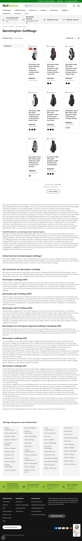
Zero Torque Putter (70, 464)
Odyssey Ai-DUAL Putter (29, 471)
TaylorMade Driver (50, 451)
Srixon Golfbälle (49, 440)
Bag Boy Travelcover (10, 440)
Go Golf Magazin (36, 511)
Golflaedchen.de (10, 535)
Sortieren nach (7, 38)
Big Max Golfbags (10, 448)
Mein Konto (19, 511)
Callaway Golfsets (9, 461)
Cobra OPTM (28, 446)
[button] (78, 5)
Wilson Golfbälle (69, 457)
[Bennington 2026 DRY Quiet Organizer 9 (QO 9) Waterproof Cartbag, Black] (53, 146)
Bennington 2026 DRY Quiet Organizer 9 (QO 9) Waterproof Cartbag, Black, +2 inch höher (53, 115)
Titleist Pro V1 (68, 434)
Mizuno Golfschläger (30, 463)
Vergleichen (34, 46)
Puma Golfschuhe (50, 433)
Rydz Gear (47, 436)
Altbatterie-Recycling (38, 505)
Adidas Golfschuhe (10, 433)
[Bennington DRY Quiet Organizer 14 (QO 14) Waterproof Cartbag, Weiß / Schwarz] (35, 54)
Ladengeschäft (20, 508)
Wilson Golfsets (69, 461)
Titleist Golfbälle (69, 447)
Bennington (11, 26)
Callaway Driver (9, 455)
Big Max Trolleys (9, 451)
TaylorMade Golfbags (50, 458)
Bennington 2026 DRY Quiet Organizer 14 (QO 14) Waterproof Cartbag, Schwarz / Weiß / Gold (71, 69)
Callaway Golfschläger (8, 466)
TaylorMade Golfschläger (48, 447)
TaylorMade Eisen (49, 455)
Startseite (5, 26)
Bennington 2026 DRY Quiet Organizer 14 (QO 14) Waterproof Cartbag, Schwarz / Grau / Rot (53, 69)
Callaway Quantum (10, 470)
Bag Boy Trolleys (9, 436)
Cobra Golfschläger (30, 436)
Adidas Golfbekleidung (9, 429)
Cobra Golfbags (29, 440)
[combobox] (45, 5)
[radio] (48, 83)
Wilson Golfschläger (70, 451)
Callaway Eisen (9, 458)
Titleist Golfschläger (50, 468)
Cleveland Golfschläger (28, 432)
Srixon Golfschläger (50, 443)
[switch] (76, 535)
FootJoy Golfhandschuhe (29, 459)
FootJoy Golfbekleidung (29, 450)
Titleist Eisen (68, 431)
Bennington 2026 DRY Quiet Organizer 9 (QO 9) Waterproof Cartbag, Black (52, 160)
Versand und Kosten (22, 505)
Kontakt (5, 505)
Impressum (6, 501)
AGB (4, 508)
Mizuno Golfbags (29, 467)
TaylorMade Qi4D (49, 465)
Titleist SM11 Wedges (70, 438)
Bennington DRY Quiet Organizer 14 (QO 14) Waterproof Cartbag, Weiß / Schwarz (34, 69)
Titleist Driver (68, 428)
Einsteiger (60, 1)
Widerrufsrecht (7, 511)
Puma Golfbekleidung (49, 429)
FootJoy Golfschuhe (30, 455)
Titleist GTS (67, 441)
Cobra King (27, 443)
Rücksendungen (36, 501)
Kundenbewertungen (38, 514)
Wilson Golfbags (69, 454)
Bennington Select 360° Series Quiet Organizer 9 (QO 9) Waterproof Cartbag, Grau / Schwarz (35, 161)
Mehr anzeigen (53, 191)
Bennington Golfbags (21, 26)
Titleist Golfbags (69, 444)
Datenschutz (7, 514)
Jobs (4, 521)
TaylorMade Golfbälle (50, 461)
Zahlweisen (19, 501)
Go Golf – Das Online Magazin (46, 1)
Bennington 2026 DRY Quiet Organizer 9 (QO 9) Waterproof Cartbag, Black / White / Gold (34, 115)
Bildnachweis (7, 518)
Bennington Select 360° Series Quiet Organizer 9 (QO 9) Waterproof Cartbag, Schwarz (71, 114)
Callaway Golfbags (30, 428)
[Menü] (79, 525)
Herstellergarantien (37, 508)
